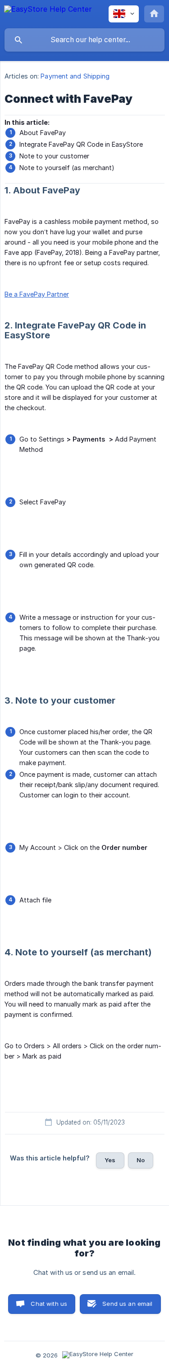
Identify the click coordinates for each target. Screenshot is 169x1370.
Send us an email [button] (127, 1303)
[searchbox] (84, 40)
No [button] (141, 1160)
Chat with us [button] (49, 1303)
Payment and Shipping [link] (75, 76)
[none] (48, 13)
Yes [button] (110, 1160)
